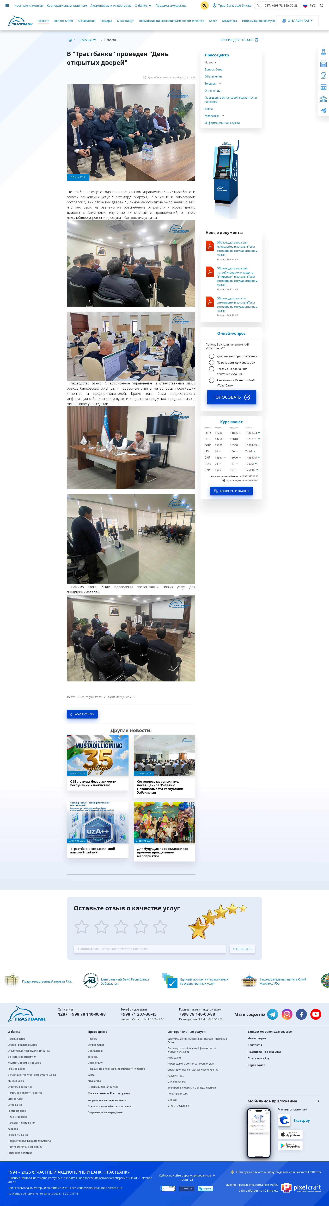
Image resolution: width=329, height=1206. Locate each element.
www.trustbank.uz (94, 1188)
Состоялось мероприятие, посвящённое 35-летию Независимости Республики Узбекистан (160, 787)
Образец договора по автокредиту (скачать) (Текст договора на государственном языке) (237, 304)
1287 (63, 1014)
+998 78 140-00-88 (88, 1014)
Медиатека (229, 21)
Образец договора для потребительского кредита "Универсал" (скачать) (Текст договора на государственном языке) (237, 276)
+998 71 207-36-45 (139, 1014)
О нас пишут (125, 21)
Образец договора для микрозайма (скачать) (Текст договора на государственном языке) (237, 249)
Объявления (86, 21)
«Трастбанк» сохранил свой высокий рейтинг (92, 850)
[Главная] (70, 40)
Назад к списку (84, 714)
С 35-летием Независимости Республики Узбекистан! (93, 783)
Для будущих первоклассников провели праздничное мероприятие (162, 852)
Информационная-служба (259, 21)
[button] (280, 1101)
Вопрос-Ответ (63, 21)
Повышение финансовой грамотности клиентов (171, 21)
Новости (43, 21)
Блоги (213, 21)
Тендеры (106, 21)
